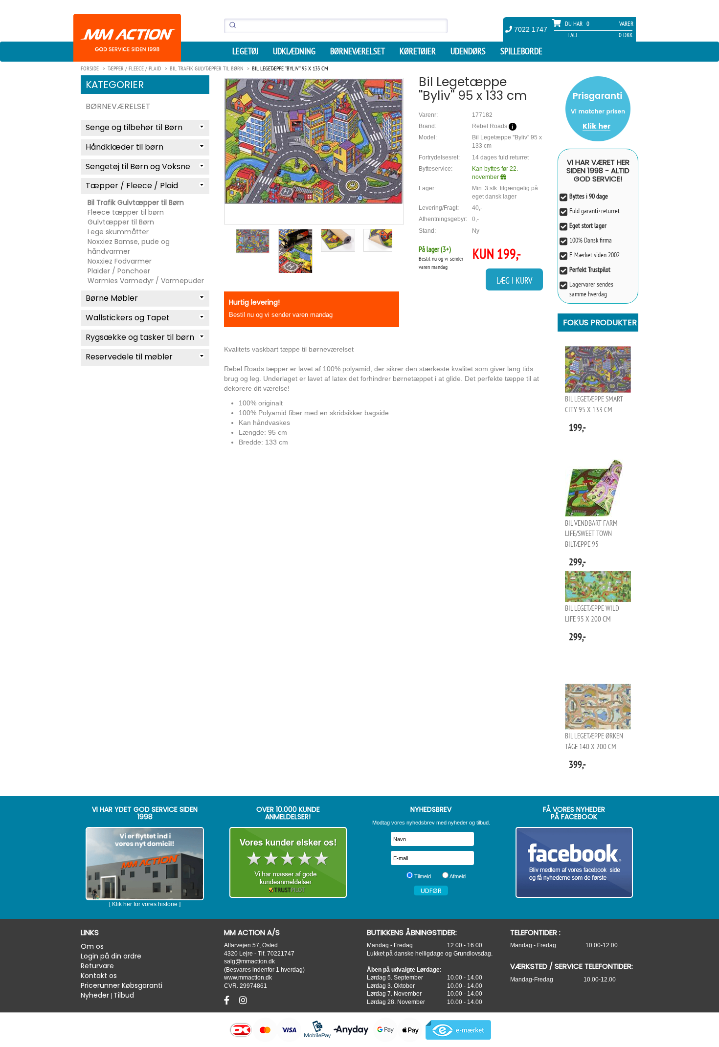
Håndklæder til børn (124, 147)
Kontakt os (99, 975)
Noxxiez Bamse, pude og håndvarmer (129, 246)
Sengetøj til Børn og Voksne (138, 166)
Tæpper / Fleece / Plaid (132, 185)
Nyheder (95, 995)
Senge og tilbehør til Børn (134, 127)
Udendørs (468, 51)
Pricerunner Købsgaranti (121, 985)
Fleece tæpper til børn (126, 212)
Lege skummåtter (118, 232)
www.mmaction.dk (248, 977)
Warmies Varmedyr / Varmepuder (146, 281)
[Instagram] (243, 1000)
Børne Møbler (112, 298)
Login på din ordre (111, 956)
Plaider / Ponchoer (119, 271)
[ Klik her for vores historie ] (144, 904)
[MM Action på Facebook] (574, 862)
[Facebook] (228, 1000)
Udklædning (294, 51)
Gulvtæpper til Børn (121, 222)
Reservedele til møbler (129, 356)
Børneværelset (357, 51)
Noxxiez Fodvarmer (120, 261)
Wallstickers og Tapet (128, 317)
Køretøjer (418, 51)
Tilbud (123, 995)
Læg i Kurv (514, 280)
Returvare (97, 966)
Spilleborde (521, 51)
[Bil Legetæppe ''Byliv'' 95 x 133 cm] (314, 141)
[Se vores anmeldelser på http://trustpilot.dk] (288, 862)
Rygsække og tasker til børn (140, 337)
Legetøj (245, 51)
